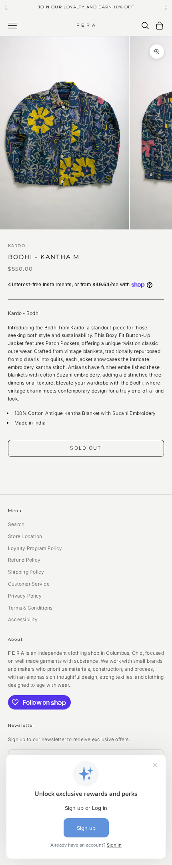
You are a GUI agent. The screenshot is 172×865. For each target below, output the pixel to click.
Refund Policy (24, 560)
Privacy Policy (25, 596)
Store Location (25, 536)
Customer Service (29, 584)
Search (16, 524)
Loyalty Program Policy (35, 548)
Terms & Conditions (30, 608)
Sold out (86, 448)
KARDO (16, 245)
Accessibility (23, 619)
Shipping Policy (26, 572)
